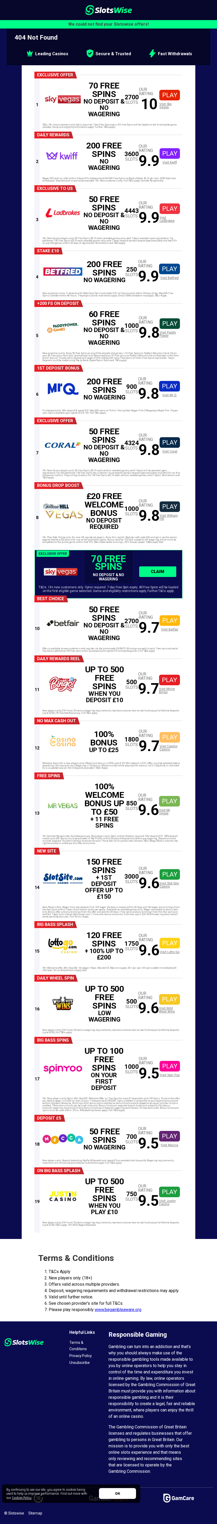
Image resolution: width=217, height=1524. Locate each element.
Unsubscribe (79, 1362)
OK (117, 1493)
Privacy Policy (80, 1356)
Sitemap (35, 1513)
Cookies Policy (21, 1497)
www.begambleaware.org (118, 1309)
